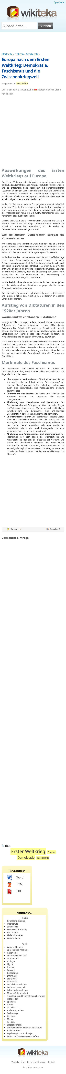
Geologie (11, 1016)
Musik (10, 1019)
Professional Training (17, 929)
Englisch (11, 970)
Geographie (12, 972)
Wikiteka (15, 1062)
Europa (51, 852)
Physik (10, 964)
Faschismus (43, 857)
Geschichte (32, 54)
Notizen (19, 54)
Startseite (7, 54)
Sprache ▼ (59, 2)
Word (20, 877)
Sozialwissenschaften (17, 984)
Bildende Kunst (14, 1030)
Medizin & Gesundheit (17, 993)
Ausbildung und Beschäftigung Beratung (26, 996)
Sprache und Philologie (18, 949)
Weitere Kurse (13, 938)
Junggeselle (12, 926)
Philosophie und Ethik (17, 955)
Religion (11, 1021)
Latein (10, 1004)
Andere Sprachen (15, 1010)
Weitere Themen (15, 947)
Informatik (12, 975)
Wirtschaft (12, 981)
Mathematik (12, 958)
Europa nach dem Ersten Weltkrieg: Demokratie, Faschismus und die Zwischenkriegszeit (25, 67)
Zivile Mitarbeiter (15, 935)
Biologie (11, 961)
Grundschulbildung (16, 920)
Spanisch (11, 1001)
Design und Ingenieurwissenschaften (24, 1027)
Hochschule (12, 932)
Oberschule (12, 923)
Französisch (12, 998)
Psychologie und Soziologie (19, 1033)
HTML (20, 884)
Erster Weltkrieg (28, 851)
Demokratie (26, 857)
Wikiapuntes (31, 1067)
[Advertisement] (33, 41)
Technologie (12, 1013)
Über (23, 1062)
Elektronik (11, 978)
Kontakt (51, 1062)
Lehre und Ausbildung (17, 990)
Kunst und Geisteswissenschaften (23, 1036)
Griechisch (12, 1007)
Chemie (10, 967)
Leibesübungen (14, 1024)
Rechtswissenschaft (16, 987)
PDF (18, 891)
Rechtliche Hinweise (36, 1062)
